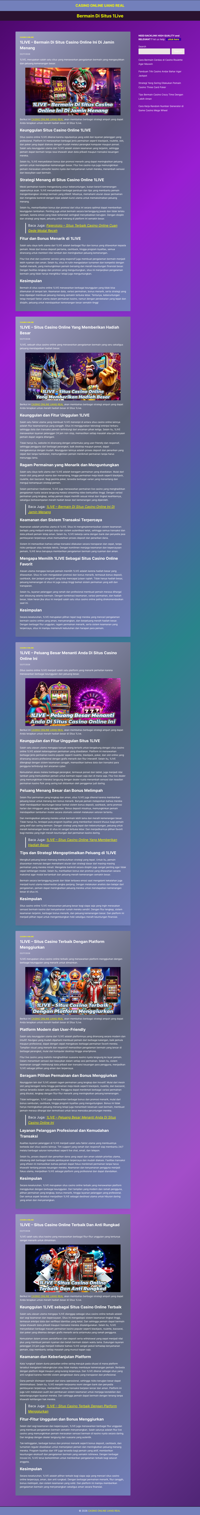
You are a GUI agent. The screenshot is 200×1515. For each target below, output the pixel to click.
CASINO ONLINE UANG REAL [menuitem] (47, 119)
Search (142, 46)
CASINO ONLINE (27, 37)
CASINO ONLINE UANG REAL (104, 1510)
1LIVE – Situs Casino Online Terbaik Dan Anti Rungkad (70, 1224)
